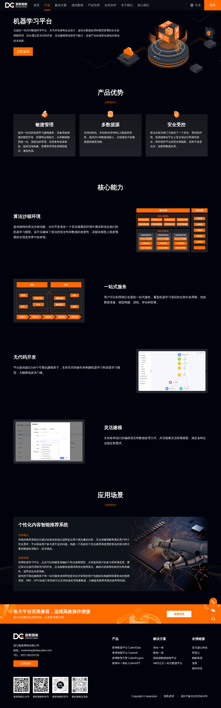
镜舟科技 (197, 668)
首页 (36, 5)
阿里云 (196, 652)
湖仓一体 (158, 647)
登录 (212, 5)
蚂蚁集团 (197, 658)
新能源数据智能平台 (165, 658)
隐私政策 (169, 696)
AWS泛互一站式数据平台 (167, 663)
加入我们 (143, 5)
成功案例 (77, 5)
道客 (194, 663)
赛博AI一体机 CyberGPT (126, 663)
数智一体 (158, 652)
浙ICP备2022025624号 (194, 696)
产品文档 (94, 5)
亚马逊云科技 (200, 647)
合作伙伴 (110, 5)
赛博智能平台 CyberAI (125, 652)
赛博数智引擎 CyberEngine (128, 658)
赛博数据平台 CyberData (126, 647)
